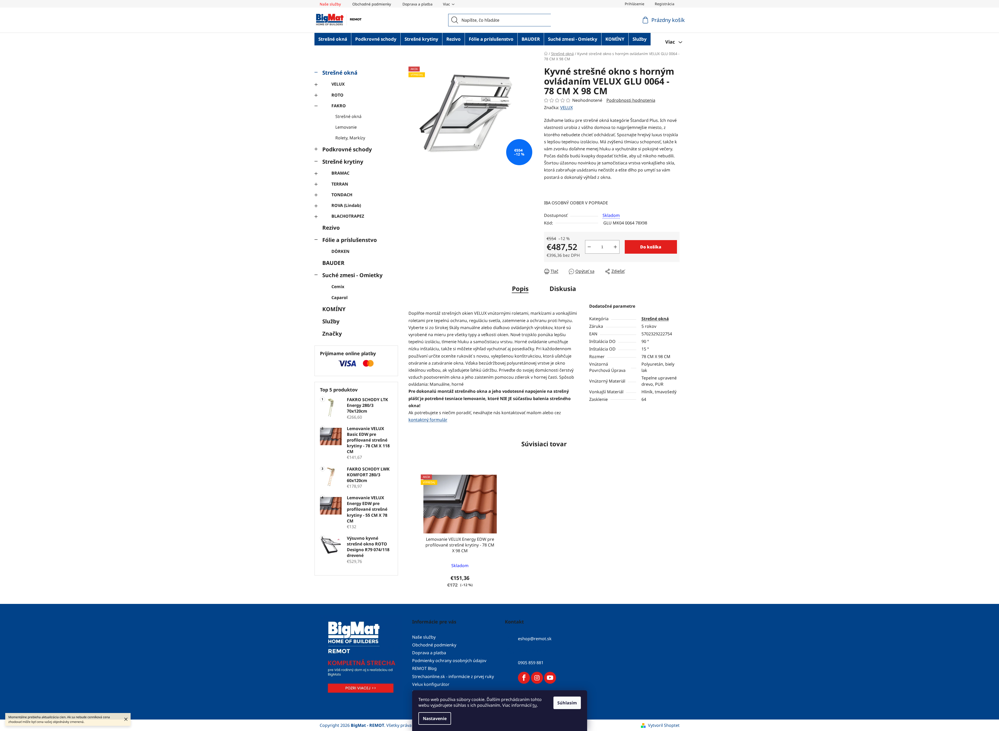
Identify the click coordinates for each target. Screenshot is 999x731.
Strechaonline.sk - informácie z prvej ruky (453, 676)
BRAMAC (340, 173)
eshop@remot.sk (535, 638)
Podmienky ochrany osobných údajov (449, 660)
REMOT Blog (424, 668)
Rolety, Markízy (350, 138)
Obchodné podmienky (371, 4)
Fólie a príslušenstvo (349, 239)
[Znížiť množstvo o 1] (589, 246)
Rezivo (331, 227)
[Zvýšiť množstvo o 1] (615, 246)
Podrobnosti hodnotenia (630, 100)
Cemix (337, 286)
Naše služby (330, 4)
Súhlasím (567, 703)
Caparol (339, 297)
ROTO (337, 95)
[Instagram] (537, 678)
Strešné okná (340, 72)
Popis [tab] (520, 288)
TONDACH (341, 195)
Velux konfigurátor (430, 684)
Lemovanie (346, 127)
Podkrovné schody (347, 149)
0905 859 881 (531, 662)
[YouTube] (550, 678)
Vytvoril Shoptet (664, 725)
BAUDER (333, 262)
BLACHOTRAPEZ (347, 216)
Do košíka (650, 247)
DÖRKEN (340, 251)
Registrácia (664, 3)
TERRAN (339, 184)
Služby (331, 321)
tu (535, 705)
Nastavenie (435, 718)
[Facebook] (524, 678)
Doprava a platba (417, 4)
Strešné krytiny (342, 161)
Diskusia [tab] (563, 288)
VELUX (338, 84)
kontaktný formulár (427, 420)
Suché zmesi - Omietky (352, 275)
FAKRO (338, 106)
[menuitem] (332, 39)
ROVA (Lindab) (346, 205)
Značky (332, 333)
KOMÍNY (334, 309)
